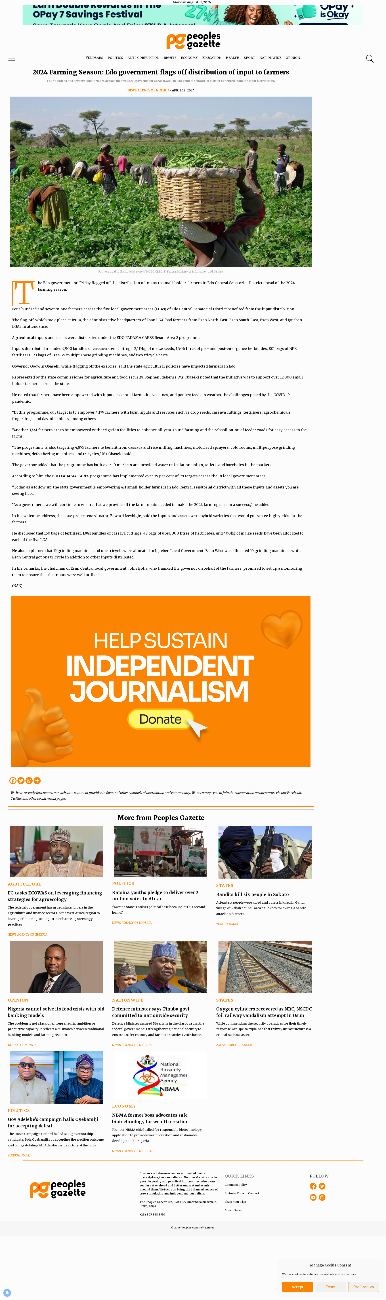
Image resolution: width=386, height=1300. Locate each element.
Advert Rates (233, 1210)
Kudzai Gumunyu (22, 1045)
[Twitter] (21, 780)
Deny (330, 1287)
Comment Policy (236, 1184)
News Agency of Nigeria (148, 90)
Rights (170, 58)
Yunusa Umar (227, 924)
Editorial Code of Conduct (242, 1193)
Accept (297, 1287)
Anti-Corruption (143, 58)
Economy (189, 58)
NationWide (128, 1000)
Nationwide (270, 58)
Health (232, 58)
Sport (249, 58)
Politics (115, 58)
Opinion (293, 58)
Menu (20, 59)
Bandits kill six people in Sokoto (252, 894)
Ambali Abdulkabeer (234, 1045)
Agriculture (24, 884)
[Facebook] (13, 780)
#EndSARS (94, 58)
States (224, 885)
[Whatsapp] (29, 780)
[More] (37, 780)
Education (211, 58)
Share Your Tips (235, 1201)
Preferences (363, 1287)
